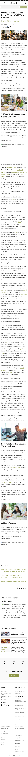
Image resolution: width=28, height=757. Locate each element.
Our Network (17, 690)
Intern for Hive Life (18, 739)
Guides (11, 10)
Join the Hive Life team (19, 740)
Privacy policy (21, 716)
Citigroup (4, 290)
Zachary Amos (6, 20)
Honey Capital (17, 746)
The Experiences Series (19, 751)
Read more (17, 713)
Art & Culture (4, 730)
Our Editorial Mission (19, 735)
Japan (17, 21)
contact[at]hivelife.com (6, 690)
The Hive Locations (22, 0)
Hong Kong (13, 21)
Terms (16, 716)
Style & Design (4, 731)
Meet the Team (18, 737)
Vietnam (18, 23)
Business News (5, 10)
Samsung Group (11, 167)
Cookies (16, 718)
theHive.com (17, 693)
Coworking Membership (20, 691)
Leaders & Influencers (5, 726)
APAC (2, 21)
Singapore (4, 23)
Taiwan (9, 23)
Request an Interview (19, 730)
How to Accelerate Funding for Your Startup (13, 581)
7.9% (19, 222)
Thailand (13, 23)
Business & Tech (4, 728)
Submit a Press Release (19, 728)
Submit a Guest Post (19, 726)
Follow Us (14, 675)
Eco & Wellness (4, 733)
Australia (6, 21)
